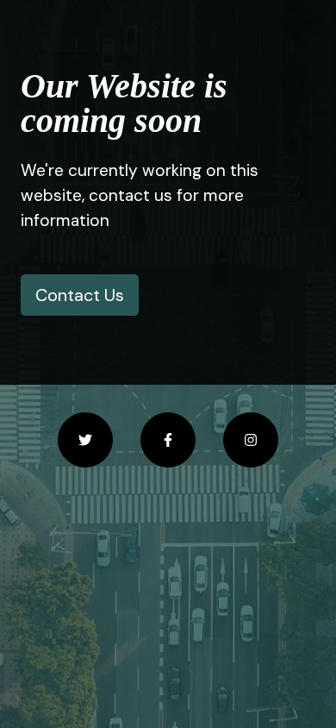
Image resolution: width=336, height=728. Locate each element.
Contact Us (79, 295)
